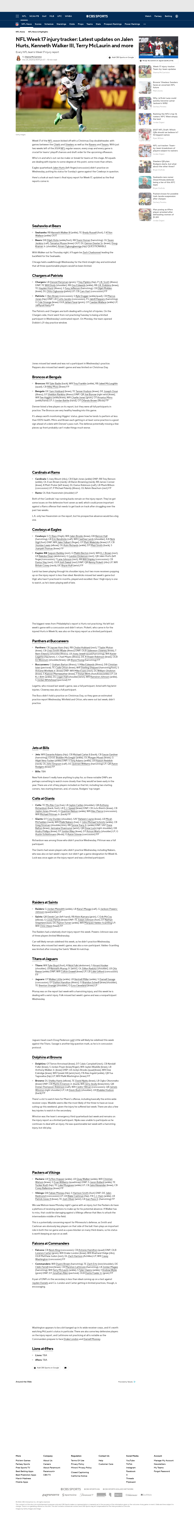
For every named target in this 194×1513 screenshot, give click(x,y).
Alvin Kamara (82, 916)
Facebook (130, 1471)
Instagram (131, 1467)
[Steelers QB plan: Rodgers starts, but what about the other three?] (145, 166)
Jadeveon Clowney (97, 650)
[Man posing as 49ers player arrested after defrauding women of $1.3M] (145, 214)
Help (101, 1460)
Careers (47, 1464)
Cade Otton (61, 667)
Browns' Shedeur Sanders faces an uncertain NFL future (165, 85)
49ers (48, 1348)
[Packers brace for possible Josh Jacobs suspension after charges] (145, 199)
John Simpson (53, 763)
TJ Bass (53, 536)
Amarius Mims (104, 397)
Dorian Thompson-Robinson (50, 1087)
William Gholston (106, 670)
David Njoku (81, 1080)
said (72, 1040)
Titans (37, 958)
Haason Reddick (104, 760)
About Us (47, 1460)
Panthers (39, 641)
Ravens (92, 144)
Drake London (71, 1339)
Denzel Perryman (59, 282)
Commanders (58, 1243)
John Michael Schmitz (93, 822)
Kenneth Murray (58, 968)
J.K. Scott (104, 282)
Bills (46, 748)
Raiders (38, 902)
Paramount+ (49, 1471)
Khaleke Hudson (105, 1090)
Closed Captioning (80, 1472)
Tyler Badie (55, 383)
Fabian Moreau (56, 1193)
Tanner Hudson (84, 391)
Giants (49, 798)
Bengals (55, 377)
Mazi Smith (97, 545)
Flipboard (131, 1482)
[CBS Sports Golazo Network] (118, 1489)
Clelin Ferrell (41, 1267)
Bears (56, 226)
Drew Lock (90, 828)
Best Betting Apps (24, 1471)
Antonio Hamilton (87, 1250)
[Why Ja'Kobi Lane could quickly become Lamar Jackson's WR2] (145, 103)
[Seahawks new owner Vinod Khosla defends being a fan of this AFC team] (145, 182)
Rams (55, 472)
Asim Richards (70, 545)
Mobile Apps (22, 1482)
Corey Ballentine (44, 1188)
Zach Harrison (75, 1256)
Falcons (38, 1243)
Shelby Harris (55, 1080)
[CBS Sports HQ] (92, 1489)
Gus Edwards (79, 285)
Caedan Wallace (97, 302)
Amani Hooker (100, 965)
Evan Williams (61, 1182)
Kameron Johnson (99, 676)
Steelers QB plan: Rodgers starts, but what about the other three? (164, 164)
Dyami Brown (63, 1263)
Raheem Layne (86, 819)
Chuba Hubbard (81, 647)
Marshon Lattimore (75, 1267)
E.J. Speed (69, 808)
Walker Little (55, 979)
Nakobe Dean (46, 556)
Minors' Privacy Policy (81, 1467)
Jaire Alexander (98, 1185)
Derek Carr (53, 916)
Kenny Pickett (96, 562)
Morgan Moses (95, 757)
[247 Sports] (50, 1494)
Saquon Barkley (56, 553)
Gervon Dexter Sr (93, 243)
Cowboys (39, 529)
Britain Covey (42, 565)
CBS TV (47, 1475)
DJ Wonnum (41, 660)
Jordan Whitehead (47, 680)
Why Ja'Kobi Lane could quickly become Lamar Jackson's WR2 (164, 100)
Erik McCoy (106, 916)
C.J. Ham (98, 1196)
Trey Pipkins (84, 282)
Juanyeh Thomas (44, 548)
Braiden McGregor (65, 757)
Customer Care (106, 1464)
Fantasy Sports (23, 1464)
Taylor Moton (106, 647)
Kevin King (54, 1250)
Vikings (54, 1172)
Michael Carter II (81, 754)
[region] (158, 47)
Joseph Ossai (111, 391)
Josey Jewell (78, 653)
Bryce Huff (67, 565)
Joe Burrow (90, 394)
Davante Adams (54, 754)
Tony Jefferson (72, 288)
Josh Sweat (65, 562)
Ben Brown (53, 296)
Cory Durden (54, 819)
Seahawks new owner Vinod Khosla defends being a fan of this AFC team (164, 181)
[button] (144, 24)
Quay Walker (83, 1179)
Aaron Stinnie (74, 834)
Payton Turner (64, 922)
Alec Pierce (97, 811)
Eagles (56, 529)
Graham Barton (60, 664)
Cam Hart (85, 291)
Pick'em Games (23, 1460)
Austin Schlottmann (45, 834)
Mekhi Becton (81, 553)
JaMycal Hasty (43, 305)
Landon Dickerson (78, 556)
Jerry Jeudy (91, 1083)
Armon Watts (93, 831)
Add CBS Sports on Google (123, 57)
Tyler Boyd (53, 965)
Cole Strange (44, 302)
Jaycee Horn (56, 647)
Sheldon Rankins (56, 394)
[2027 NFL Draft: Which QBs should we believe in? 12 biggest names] (145, 135)
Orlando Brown (89, 400)
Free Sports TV (23, 1467)
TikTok (129, 1464)
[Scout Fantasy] (132, 1495)
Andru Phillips (42, 831)
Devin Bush (75, 1090)
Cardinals (39, 472)
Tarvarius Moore (58, 243)
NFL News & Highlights (38, 32)
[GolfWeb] (146, 1495)
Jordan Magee (110, 1267)
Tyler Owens (85, 1270)
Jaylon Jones (42, 811)
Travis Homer (83, 240)
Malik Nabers (66, 822)
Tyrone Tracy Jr (78, 825)
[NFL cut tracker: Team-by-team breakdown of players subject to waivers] (145, 150)
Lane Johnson (64, 559)
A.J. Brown (105, 553)
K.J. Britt (39, 676)
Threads (130, 1478)
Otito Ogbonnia (55, 291)
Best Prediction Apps (26, 1475)
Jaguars (52, 958)
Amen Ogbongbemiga (70, 246)
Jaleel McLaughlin (108, 383)
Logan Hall (62, 676)
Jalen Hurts (59, 167)
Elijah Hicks (53, 240)
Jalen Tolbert (64, 542)
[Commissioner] (104, 1494)
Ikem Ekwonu (42, 653)
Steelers (69, 144)
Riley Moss (52, 386)
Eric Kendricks (59, 539)
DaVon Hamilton (61, 982)
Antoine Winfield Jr (45, 670)
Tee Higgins (46, 397)
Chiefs (57, 144)
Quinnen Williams (81, 763)
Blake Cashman (75, 1196)
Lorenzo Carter (43, 1253)
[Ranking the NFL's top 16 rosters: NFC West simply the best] (145, 119)
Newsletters (159, 1464)
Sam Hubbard (56, 391)
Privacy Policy (77, 1464)
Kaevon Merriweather (56, 673)
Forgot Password (162, 1471)
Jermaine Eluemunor (61, 828)
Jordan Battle (62, 400)
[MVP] (118, 1494)
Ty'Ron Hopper (56, 1179)
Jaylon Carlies (76, 805)
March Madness (23, 1478)
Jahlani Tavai (70, 302)
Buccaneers (59, 641)
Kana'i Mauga (84, 909)
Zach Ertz (92, 1263)
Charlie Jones (78, 397)
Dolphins (39, 1057)
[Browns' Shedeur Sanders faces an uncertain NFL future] (145, 87)
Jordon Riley (68, 831)
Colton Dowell (68, 971)
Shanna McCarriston (33, 57)
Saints (53, 902)
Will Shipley (88, 559)
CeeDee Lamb (86, 539)
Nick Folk (73, 965)
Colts (36, 798)
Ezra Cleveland (79, 985)
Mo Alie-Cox (52, 805)
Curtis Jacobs (64, 299)
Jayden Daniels (40, 1283)
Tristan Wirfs (84, 673)
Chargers (39, 275)
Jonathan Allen (60, 1273)
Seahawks (40, 226)
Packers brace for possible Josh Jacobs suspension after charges (165, 196)
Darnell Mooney (92, 1339)
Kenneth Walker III (60, 232)
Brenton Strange (47, 985)
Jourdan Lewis (42, 545)
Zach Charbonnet (92, 252)
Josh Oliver (68, 1199)
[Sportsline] (69, 1494)
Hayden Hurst (46, 288)
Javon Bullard (97, 1182)
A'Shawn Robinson (94, 656)
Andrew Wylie (109, 1270)
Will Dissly (50, 285)
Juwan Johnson (86, 919)
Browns (56, 1057)
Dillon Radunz (89, 968)
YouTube (130, 1460)
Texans (105, 144)
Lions (36, 1348)
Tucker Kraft (41, 1185)
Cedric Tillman (83, 1087)
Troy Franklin (80, 383)
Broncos (38, 377)
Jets (35, 748)
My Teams (159, 1467)
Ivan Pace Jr (92, 1199)
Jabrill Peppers (97, 299)
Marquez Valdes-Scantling (98, 922)
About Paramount (51, 1467)
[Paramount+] (87, 1494)
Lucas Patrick (53, 919)
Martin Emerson (61, 1083)
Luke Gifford (97, 971)
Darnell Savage (107, 979)
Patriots (57, 275)
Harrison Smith (81, 1193)
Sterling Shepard (90, 667)
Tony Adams (76, 760)
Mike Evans (80, 670)
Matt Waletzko (92, 542)
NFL (50, 140)
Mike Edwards (86, 664)
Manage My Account (164, 1460)
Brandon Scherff (90, 982)
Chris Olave (46, 926)
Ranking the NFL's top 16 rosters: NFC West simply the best (165, 116)
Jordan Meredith (56, 909)
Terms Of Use (77, 1460)
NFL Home (20, 32)
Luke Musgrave (66, 1185)
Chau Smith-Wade (56, 650)
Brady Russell (89, 232)
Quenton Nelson (69, 811)
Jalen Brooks (76, 536)
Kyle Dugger (82, 296)
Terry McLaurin (60, 1270)
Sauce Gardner (110, 754)
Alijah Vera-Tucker (44, 760)
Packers (38, 1172)
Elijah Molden (105, 288)
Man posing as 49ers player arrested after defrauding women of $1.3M (163, 213)
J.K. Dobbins (104, 285)
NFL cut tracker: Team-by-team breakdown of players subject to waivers (165, 148)
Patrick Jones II (43, 1199)
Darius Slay (41, 562)
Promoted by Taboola (125, 1382)
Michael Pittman (48, 814)
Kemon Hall (101, 536)
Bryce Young (77, 660)
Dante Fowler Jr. (93, 1273)
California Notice (79, 1476)
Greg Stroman (42, 825)
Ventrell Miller (81, 979)
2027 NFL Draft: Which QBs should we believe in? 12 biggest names (165, 132)
